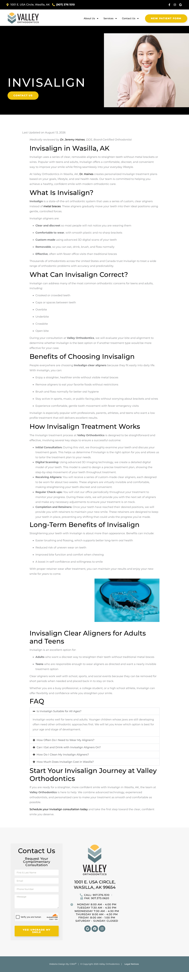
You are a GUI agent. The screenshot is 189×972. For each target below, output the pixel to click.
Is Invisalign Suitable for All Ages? (59, 711)
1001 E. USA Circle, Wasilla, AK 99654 (95, 884)
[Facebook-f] (169, 4)
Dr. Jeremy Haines (72, 139)
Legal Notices (131, 964)
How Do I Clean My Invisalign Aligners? (63, 754)
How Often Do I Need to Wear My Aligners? (65, 740)
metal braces (52, 206)
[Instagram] (174, 4)
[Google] (180, 4)
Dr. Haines (86, 174)
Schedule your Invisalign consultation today (59, 809)
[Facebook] (95, 928)
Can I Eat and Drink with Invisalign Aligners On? (69, 747)
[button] (94, 711)
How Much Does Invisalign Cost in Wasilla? (65, 761)
